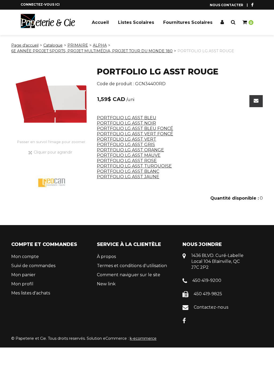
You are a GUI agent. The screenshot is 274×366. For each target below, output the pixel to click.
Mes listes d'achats (30, 293)
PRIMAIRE (77, 45)
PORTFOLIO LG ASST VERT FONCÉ (135, 133)
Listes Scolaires (136, 22)
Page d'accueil (25, 45)
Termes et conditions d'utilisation (132, 265)
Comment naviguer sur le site (128, 274)
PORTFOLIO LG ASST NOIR (126, 123)
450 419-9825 (208, 293)
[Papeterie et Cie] (48, 21)
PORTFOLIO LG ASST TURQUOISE (134, 166)
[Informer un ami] (256, 101)
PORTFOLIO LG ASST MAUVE (129, 155)
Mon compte (25, 256)
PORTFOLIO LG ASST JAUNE (128, 176)
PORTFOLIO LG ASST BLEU (126, 117)
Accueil (100, 22)
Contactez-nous (211, 307)
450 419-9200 (206, 280)
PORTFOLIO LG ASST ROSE (127, 160)
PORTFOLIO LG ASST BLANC (128, 171)
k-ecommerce (143, 338)
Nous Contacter (226, 5)
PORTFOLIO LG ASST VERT (126, 139)
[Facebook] (184, 320)
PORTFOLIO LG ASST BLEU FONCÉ (135, 128)
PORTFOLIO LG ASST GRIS (126, 144)
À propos (106, 256)
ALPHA (100, 45)
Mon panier (23, 274)
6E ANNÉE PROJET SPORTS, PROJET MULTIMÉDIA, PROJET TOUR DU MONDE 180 (92, 50)
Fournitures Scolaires (187, 22)
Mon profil (22, 283)
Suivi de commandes (33, 265)
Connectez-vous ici (40, 4)
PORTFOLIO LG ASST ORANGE (130, 149)
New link (106, 283)
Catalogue (53, 45)
